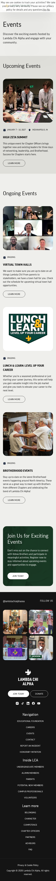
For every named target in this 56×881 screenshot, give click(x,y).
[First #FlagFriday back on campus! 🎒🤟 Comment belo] (15, 648)
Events (30, 733)
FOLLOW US (46, 601)
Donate (39, 693)
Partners (30, 837)
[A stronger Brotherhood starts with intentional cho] (41, 648)
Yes (44, 9)
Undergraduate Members (30, 766)
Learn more (14, 163)
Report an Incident (30, 745)
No (48, 9)
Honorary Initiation (30, 752)
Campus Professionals (30, 791)
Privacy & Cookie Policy (28, 865)
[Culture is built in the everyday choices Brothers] (41, 622)
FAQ (30, 849)
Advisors (30, 843)
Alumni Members (30, 773)
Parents (30, 779)
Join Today (18, 576)
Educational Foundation (30, 721)
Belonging (30, 812)
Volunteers (30, 797)
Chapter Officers (30, 831)
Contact (30, 739)
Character (30, 818)
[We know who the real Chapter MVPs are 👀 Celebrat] (15, 622)
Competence (30, 824)
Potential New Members (30, 785)
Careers (30, 727)
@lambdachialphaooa (14, 601)
